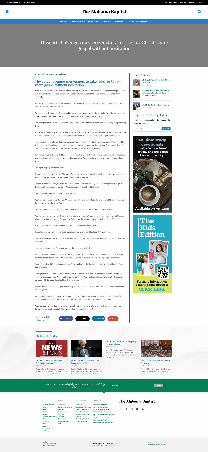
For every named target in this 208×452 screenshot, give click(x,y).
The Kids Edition (78, 21)
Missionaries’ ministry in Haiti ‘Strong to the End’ (156, 81)
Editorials (61, 409)
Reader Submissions (82, 412)
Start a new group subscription (102, 412)
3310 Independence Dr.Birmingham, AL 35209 (49, 444)
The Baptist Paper (29, 2)
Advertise (44, 424)
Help (111, 445)
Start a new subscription (100, 404)
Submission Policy (81, 421)
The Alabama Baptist (13, 2)
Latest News (94, 21)
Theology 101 (62, 419)
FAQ (115, 445)
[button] (199, 12)
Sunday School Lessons (65, 407)
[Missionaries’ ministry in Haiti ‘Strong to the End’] (136, 82)
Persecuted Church (63, 421)
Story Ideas (79, 404)
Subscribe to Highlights (100, 420)
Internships (45, 426)
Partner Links (45, 421)
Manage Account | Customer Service (103, 422)
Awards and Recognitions (49, 416)
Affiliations (45, 419)
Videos (60, 424)
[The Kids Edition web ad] (152, 254)
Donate (44, 409)
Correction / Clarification (83, 419)
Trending (107, 21)
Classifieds (119, 21)
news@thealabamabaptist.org (156, 444)
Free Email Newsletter (138, 21)
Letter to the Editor (81, 409)
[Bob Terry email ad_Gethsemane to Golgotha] (152, 174)
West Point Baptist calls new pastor (155, 105)
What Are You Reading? (83, 414)
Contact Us (45, 407)
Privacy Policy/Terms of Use (100, 445)
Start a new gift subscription (101, 409)
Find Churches (46, 428)
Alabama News (62, 412)
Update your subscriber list (101, 418)
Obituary (78, 416)
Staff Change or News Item (83, 407)
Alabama (62, 74)
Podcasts (61, 414)
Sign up (166, 129)
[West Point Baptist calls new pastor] (136, 106)
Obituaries (61, 416)
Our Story (44, 412)
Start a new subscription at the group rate (104, 414)
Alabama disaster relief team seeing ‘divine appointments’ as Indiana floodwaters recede (155, 93)
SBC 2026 (63, 21)
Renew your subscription (100, 407)
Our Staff (44, 414)
